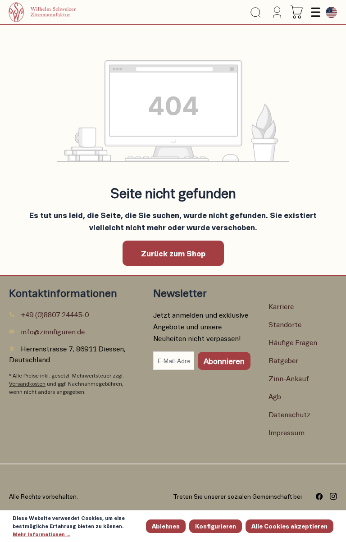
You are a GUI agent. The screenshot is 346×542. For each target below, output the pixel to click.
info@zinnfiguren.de (53, 331)
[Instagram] (330, 496)
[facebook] (316, 496)
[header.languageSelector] (329, 12)
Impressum (287, 432)
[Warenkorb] (296, 12)
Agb (275, 396)
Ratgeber (283, 360)
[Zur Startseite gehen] (54, 12)
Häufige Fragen (293, 342)
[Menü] (314, 12)
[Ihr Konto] (274, 12)
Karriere (281, 306)
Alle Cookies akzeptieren (289, 526)
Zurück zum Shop (173, 253)
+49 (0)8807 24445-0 (55, 314)
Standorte (285, 324)
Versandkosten (27, 383)
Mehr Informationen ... (41, 534)
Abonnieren (224, 361)
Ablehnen (166, 526)
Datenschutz (289, 414)
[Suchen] (255, 12)
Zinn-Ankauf (289, 378)
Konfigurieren (215, 526)
